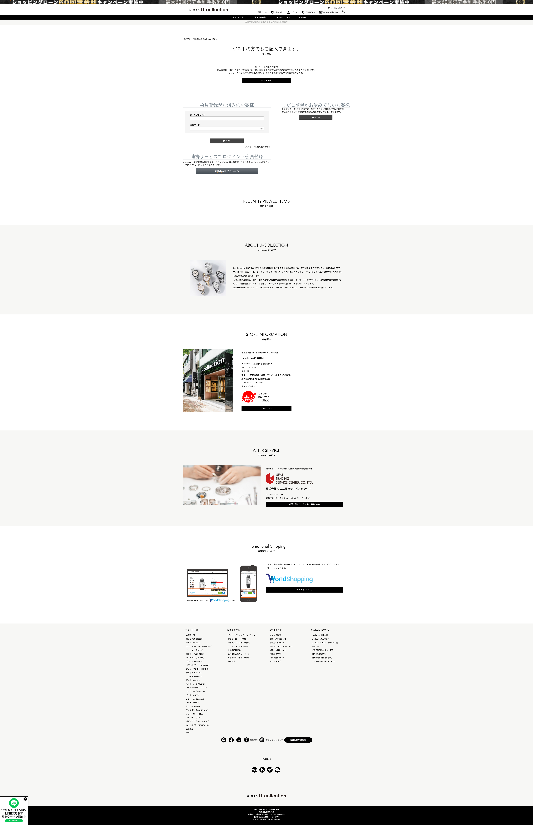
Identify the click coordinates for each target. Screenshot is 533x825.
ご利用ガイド (310, 12)
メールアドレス (198, 115)
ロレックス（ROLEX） (195, 639)
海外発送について (304, 589)
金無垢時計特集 (234, 650)
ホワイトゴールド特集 (237, 639)
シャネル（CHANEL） (194, 673)
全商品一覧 (190, 635)
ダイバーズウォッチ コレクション (241, 635)
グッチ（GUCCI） (193, 695)
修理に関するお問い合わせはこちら (304, 504)
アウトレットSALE (282, 17)
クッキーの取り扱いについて (323, 661)
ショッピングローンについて (281, 646)
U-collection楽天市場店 (320, 639)
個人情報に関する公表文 (322, 658)
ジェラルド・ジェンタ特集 (239, 643)
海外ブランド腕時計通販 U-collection (197, 39)
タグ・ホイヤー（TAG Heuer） (198, 665)
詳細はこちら (266, 408)
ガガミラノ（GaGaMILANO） (198, 721)
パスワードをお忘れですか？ (258, 147)
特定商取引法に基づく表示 (323, 650)
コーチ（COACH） (193, 702)
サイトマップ (275, 661)
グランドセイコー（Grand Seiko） (199, 646)
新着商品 (189, 729)
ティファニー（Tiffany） (195, 714)
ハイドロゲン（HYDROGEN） (198, 725)
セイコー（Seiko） (193, 706)
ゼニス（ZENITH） (193, 680)
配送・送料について (278, 639)
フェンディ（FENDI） (194, 717)
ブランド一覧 (239, 17)
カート (264, 12)
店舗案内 (302, 17)
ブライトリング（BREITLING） (198, 669)
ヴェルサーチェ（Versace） (197, 688)
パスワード (196, 125)
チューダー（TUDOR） (195, 650)
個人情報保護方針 (319, 654)
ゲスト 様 (332, 8)
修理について (275, 654)
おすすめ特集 (260, 17)
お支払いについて (277, 643)
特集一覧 (231, 661)
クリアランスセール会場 (238, 646)
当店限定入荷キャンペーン (238, 654)
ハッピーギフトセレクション (239, 658)
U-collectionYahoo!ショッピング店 (325, 643)
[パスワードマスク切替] (262, 128)
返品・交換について (278, 650)
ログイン (294, 12)
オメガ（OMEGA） (194, 643)
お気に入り (278, 12)
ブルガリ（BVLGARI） (195, 661)
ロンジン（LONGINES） (195, 654)
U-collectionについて (320, 630)
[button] (227, 171)
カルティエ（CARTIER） (195, 658)
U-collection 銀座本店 (330, 12)
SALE (188, 732)
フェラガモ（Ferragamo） (196, 691)
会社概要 (315, 646)
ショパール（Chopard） (195, 699)
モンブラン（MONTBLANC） (197, 710)
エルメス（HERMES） (194, 676)
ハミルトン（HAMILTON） (196, 684)
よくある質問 (275, 635)
